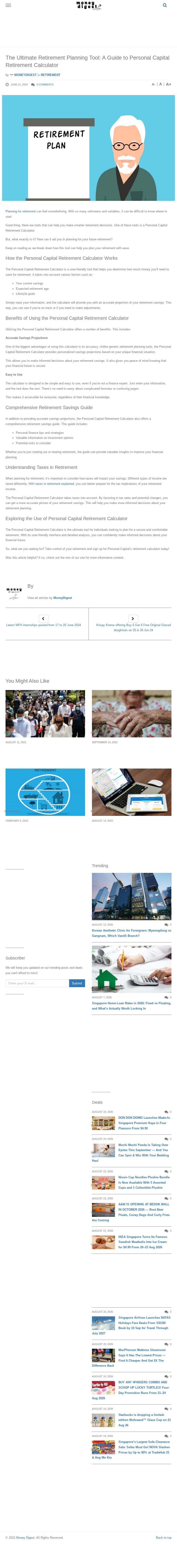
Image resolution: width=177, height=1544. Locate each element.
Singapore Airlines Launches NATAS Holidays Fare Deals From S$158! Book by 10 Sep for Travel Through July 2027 (131, 1325)
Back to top (163, 1537)
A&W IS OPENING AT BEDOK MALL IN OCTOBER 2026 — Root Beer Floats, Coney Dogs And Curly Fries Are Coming (131, 1212)
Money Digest (25, 1537)
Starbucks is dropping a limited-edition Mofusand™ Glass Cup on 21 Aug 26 (144, 1420)
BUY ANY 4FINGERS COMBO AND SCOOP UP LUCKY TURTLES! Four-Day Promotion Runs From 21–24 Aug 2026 (131, 1390)
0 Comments (45, 84)
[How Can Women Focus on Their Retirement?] (131, 713)
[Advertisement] (89, 27)
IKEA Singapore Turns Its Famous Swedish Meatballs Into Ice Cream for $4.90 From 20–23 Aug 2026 (142, 1242)
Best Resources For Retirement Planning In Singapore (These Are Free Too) (130, 829)
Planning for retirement (21, 211)
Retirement (50, 75)
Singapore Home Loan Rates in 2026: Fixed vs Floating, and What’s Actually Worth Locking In (131, 1005)
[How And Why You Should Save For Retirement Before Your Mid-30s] (45, 792)
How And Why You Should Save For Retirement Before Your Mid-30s (37, 829)
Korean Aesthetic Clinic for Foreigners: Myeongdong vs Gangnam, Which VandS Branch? (131, 933)
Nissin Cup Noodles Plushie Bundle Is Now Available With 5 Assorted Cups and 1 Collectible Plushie (144, 1183)
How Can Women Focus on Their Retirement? (121, 750)
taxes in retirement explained (54, 484)
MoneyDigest (25, 75)
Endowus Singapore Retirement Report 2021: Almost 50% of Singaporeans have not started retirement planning (45, 753)
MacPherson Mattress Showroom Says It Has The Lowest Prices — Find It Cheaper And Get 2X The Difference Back (129, 1357)
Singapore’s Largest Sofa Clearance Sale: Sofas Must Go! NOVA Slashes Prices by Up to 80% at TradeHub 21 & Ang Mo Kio (131, 1449)
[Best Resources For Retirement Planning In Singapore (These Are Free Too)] (131, 792)
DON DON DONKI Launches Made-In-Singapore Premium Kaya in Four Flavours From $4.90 (144, 1123)
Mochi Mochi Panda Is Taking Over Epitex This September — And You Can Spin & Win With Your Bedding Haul (130, 1152)
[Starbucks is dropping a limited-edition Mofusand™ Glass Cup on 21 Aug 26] (103, 1420)
